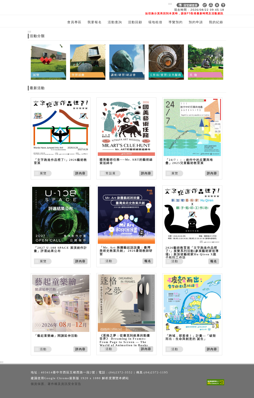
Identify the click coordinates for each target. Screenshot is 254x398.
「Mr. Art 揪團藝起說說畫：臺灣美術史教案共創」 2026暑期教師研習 (126, 251)
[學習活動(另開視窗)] (87, 61)
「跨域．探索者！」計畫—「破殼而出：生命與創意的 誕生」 (190, 337)
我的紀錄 (216, 22)
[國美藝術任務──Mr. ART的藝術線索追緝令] (126, 127)
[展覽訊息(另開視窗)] (48, 61)
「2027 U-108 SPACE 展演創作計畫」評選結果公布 (60, 249)
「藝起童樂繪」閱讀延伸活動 (56, 335)
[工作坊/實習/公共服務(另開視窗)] (166, 61)
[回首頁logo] (50, 7)
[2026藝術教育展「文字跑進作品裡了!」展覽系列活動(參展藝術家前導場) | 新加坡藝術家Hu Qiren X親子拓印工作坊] (192, 215)
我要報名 (95, 22)
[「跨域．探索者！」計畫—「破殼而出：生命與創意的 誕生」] (192, 303)
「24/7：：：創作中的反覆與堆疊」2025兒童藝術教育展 (189, 161)
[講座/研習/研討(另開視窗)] (127, 61)
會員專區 (74, 22)
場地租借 (155, 22)
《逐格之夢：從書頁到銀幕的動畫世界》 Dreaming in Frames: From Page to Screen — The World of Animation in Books (125, 340)
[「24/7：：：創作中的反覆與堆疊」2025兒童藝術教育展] (192, 127)
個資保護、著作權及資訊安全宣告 (56, 383)
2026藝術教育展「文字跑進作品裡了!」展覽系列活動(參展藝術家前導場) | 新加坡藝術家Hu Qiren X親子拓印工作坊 (192, 252)
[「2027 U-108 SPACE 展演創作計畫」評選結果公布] (61, 215)
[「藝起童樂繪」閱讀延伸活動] (61, 303)
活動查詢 (115, 22)
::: (170, 3)
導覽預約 (175, 22)
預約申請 (196, 22)
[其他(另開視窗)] (205, 61)
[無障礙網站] (216, 385)
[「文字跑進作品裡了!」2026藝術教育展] (61, 127)
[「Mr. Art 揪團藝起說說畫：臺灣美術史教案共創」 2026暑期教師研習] (126, 215)
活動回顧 (135, 22)
